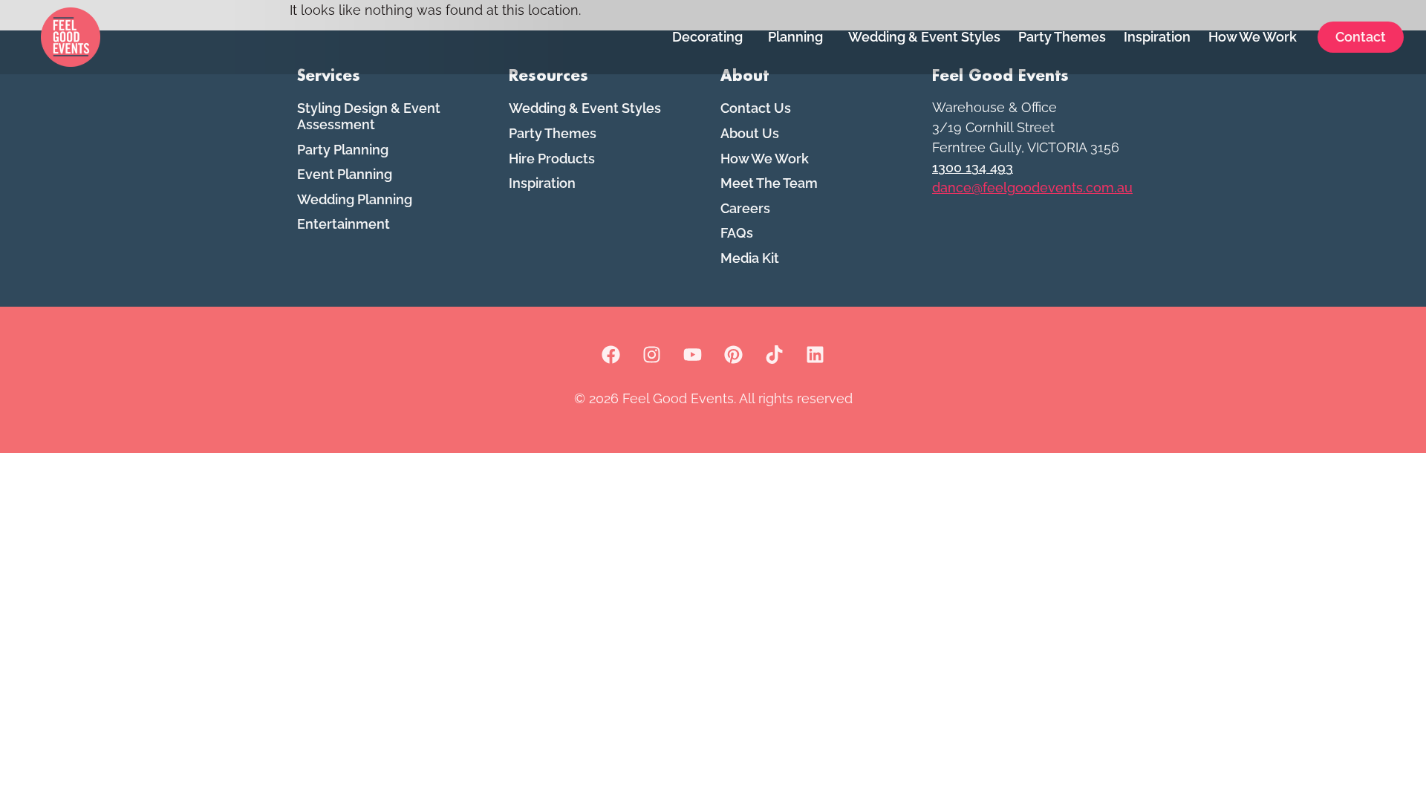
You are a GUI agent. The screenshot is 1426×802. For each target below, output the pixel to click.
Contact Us (755, 108)
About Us (749, 133)
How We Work (1252, 37)
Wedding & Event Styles (924, 37)
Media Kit (749, 258)
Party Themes (1062, 37)
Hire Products (552, 158)
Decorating (707, 37)
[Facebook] (611, 355)
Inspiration (1157, 37)
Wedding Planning (354, 199)
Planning (795, 37)
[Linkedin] (815, 355)
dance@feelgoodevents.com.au (1032, 187)
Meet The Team (769, 183)
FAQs (736, 233)
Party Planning (342, 149)
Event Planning (344, 174)
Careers (745, 208)
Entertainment (343, 224)
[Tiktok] (774, 355)
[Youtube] (693, 355)
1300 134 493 (972, 167)
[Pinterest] (733, 355)
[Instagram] (652, 355)
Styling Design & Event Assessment (368, 116)
